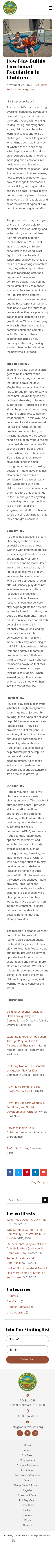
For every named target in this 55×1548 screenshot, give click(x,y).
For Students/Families (27, 1475)
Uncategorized (26, 89)
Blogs (27, 1520)
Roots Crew (27, 1505)
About (27, 1450)
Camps (27, 1480)
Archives (12, 1295)
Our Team (27, 1455)
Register (27, 1490)
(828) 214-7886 (27, 1416)
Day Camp (13, 1301)
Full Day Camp (27, 1500)
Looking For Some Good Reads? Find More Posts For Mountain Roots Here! (27, 1273)
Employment (27, 1460)
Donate (27, 1515)
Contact (27, 1525)
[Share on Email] (43, 1172)
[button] (27, 1359)
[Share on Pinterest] (26, 1172)
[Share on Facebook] (10, 1172)
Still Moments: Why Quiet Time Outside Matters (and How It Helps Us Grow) (26, 1248)
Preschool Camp (27, 1495)
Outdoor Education (18, 1306)
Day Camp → (39, 1182)
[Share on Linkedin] (35, 1172)
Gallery (27, 1510)
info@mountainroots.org (27, 1427)
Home (27, 1445)
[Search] (45, 1200)
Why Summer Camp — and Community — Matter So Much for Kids (27, 1234)
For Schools (27, 1470)
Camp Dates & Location (27, 1485)
